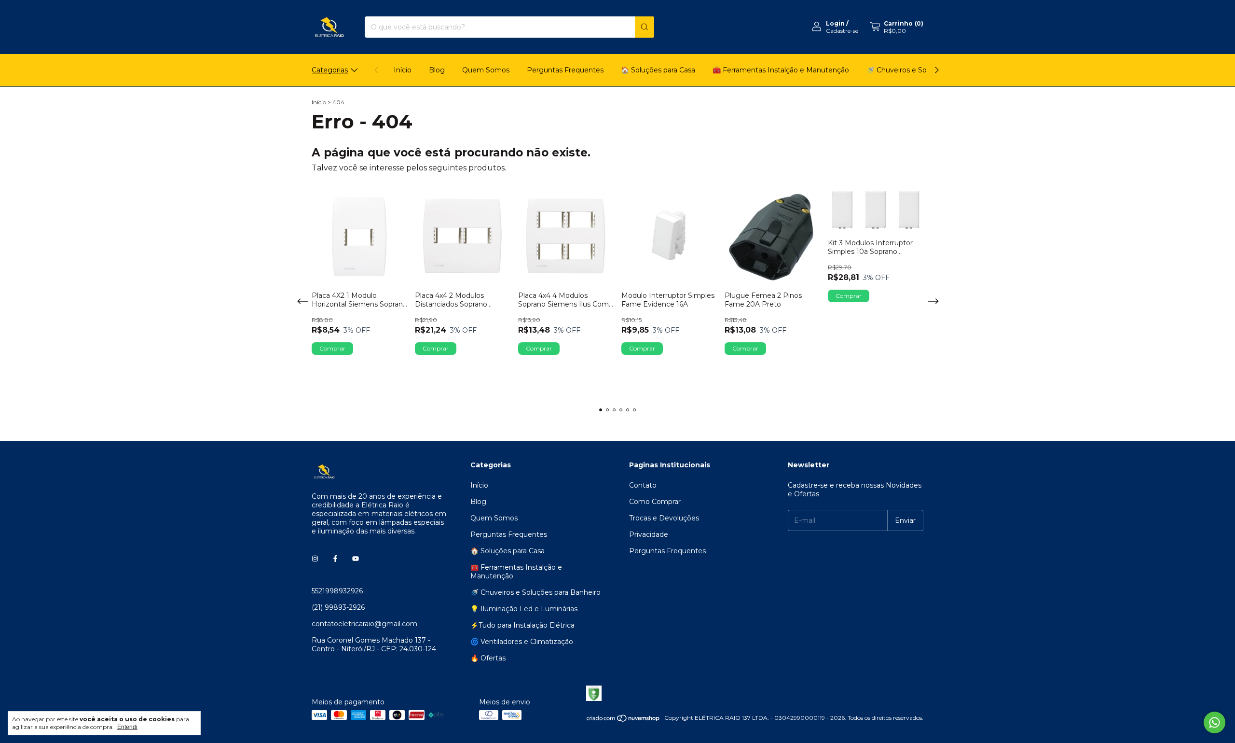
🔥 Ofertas (488, 658)
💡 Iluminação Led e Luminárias (523, 608)
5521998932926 (337, 591)
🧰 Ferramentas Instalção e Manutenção (781, 70)
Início (403, 70)
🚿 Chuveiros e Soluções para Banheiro (535, 592)
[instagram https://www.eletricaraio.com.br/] (315, 559)
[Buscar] (644, 27)
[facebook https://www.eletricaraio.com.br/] (335, 559)
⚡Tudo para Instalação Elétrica (522, 625)
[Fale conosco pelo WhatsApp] (1214, 722)
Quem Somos (485, 70)
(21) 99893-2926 (338, 607)
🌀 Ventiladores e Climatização (521, 641)
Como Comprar (655, 501)
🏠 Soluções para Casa (658, 70)
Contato (643, 485)
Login (835, 23)
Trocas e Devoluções (664, 518)
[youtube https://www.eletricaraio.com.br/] (355, 559)
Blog (437, 70)
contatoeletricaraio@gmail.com (364, 623)
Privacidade (648, 534)
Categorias (330, 70)
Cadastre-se (842, 30)
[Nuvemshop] (623, 720)
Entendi (127, 727)
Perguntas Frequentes (565, 70)
